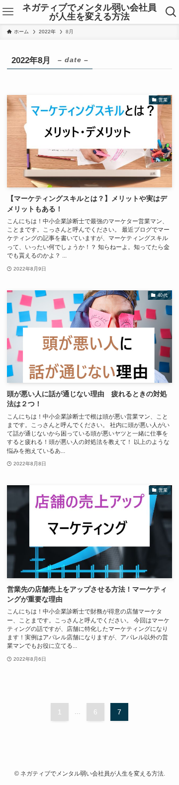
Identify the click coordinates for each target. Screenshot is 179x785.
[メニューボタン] (7, 12)
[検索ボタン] (171, 12)
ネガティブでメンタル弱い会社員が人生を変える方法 (89, 12)
